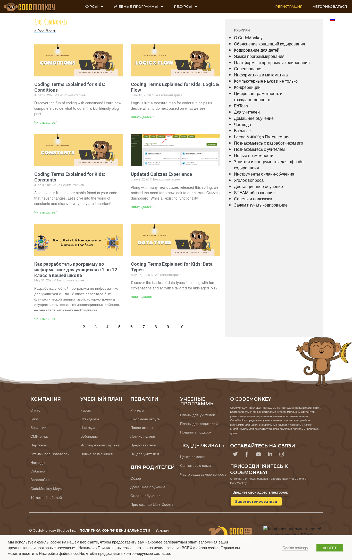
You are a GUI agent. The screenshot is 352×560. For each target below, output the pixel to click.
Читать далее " (45, 122)
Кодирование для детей (256, 50)
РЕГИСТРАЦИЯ (288, 6)
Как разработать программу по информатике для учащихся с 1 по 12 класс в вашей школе (75, 269)
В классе (242, 130)
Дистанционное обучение (258, 186)
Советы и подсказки (253, 199)
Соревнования (248, 69)
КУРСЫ (91, 6)
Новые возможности (253, 155)
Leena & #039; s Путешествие (262, 137)
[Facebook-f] (247, 454)
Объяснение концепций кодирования (269, 44)
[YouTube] (258, 454)
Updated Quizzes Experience (161, 174)
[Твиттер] (235, 454)
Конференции (247, 87)
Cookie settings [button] (295, 547)
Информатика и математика (261, 75)
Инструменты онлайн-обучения (264, 174)
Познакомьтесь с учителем (259, 149)
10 (183, 325)
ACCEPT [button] (330, 547)
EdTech (241, 106)
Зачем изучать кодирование (261, 205)
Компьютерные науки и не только (266, 81)
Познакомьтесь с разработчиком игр (268, 143)
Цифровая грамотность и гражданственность (258, 96)
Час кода (242, 124)
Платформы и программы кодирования (272, 62)
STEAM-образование (254, 192)
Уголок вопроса (249, 180)
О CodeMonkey (248, 38)
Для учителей (247, 112)
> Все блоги (45, 31)
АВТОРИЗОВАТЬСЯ (330, 6)
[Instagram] (281, 454)
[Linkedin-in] (270, 454)
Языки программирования (259, 56)
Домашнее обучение (254, 118)
